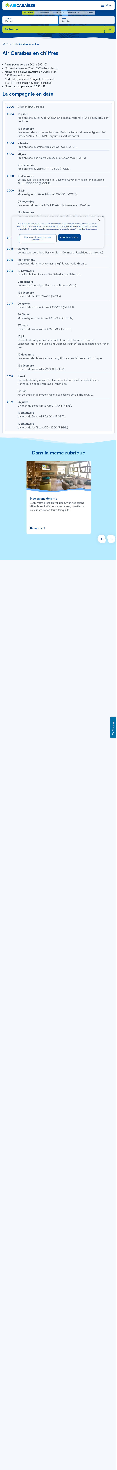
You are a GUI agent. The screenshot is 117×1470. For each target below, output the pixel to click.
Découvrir (36, 528)
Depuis (8, 18)
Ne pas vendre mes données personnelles (37, 238)
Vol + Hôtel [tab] (88, 12)
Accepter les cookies (69, 237)
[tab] (28, 13)
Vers (64, 18)
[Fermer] (99, 220)
